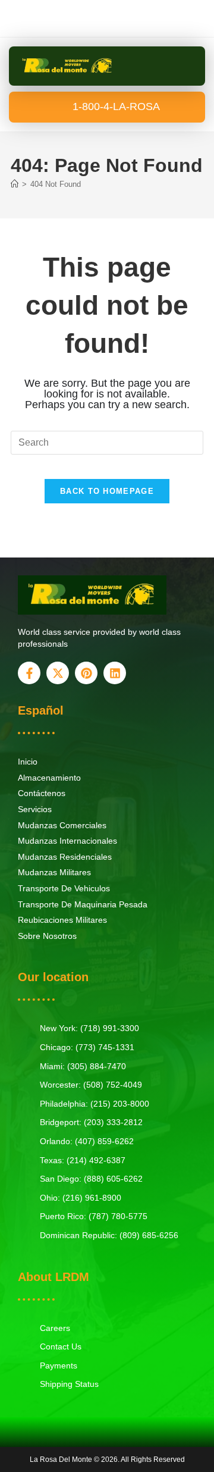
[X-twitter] (57, 673)
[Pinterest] (86, 673)
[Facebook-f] (29, 673)
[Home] (14, 184)
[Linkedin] (114, 673)
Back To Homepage (107, 491)
